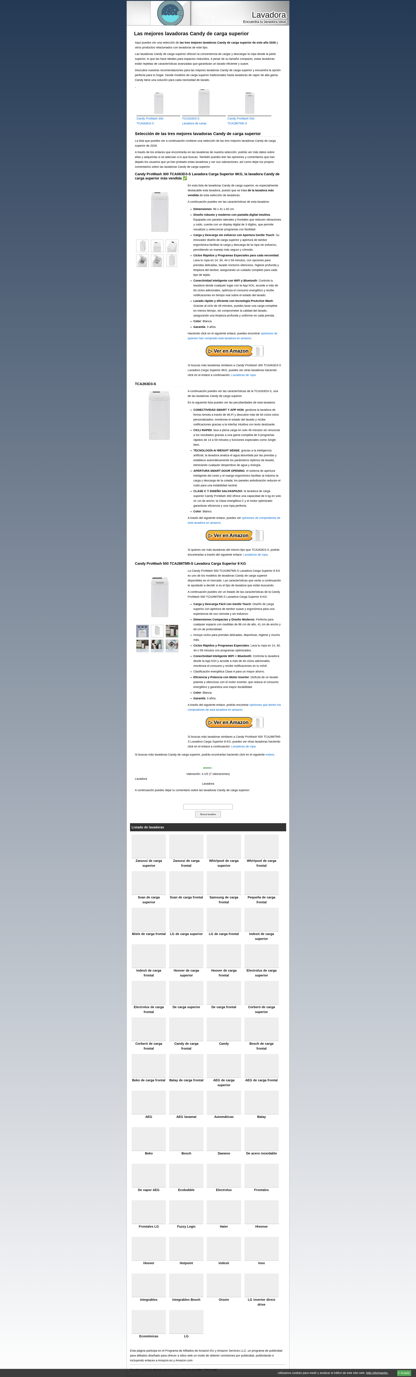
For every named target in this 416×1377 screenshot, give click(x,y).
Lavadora (269, 14)
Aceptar (405, 1373)
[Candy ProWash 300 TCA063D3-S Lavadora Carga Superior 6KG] (158, 102)
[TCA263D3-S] (229, 535)
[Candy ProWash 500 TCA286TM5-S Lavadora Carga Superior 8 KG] (249, 102)
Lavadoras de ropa (243, 375)
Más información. (377, 1373)
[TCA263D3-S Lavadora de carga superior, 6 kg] (204, 102)
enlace (270, 754)
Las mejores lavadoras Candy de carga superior (191, 33)
